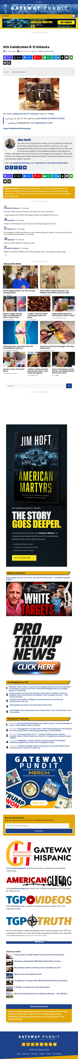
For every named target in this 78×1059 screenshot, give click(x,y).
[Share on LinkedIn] (58, 57)
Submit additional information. (17, 128)
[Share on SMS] (71, 57)
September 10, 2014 (44, 123)
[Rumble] (41, 1044)
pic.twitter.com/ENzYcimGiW (51, 118)
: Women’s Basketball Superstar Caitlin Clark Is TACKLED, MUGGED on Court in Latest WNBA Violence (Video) (40, 724)
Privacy (41, 1054)
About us (26, 1054)
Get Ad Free (57, 1054)
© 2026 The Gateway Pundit (39, 1050)
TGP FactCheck (17, 936)
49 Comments (47, 51)
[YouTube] (55, 1044)
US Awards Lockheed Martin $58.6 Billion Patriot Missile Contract (37, 961)
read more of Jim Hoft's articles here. (51, 163)
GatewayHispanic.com (20, 868)
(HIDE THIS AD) (43, 32)
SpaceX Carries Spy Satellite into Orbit (28, 974)
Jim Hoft (24, 140)
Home (19, 1054)
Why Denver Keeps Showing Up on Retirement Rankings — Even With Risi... (41, 993)
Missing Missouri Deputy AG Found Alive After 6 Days (31, 705)
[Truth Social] (23, 1044)
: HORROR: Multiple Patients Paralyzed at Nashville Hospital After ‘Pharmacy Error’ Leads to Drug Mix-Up (40, 747)
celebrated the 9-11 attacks (25, 113)
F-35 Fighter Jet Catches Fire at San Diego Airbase (32, 987)
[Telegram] (46, 1044)
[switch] (75, 15)
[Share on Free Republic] (62, 57)
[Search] (69, 385)
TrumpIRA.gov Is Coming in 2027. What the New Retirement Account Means (41, 980)
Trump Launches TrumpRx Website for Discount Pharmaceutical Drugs (39, 955)
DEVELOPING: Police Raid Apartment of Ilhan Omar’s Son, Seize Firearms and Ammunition (40, 711)
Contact (34, 1054)
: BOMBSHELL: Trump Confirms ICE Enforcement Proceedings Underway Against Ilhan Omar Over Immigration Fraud (37, 741)
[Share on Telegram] (54, 57)
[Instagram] (50, 1044)
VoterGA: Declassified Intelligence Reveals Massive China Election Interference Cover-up (36, 700)
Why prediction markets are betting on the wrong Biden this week (37, 968)
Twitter (51, 113)
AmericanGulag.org (19, 888)
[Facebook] (37, 1044)
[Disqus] (39, 230)
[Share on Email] (5, 63)
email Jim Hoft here (21, 163)
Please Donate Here (39, 1006)
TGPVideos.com (17, 906)
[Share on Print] (9, 63)
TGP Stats (39, 942)
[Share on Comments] (67, 57)
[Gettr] (28, 1044)
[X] (32, 1044)
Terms (48, 1054)
